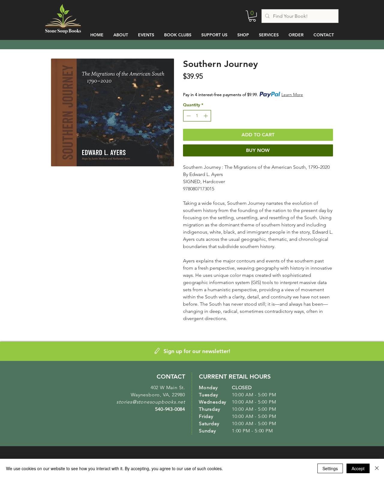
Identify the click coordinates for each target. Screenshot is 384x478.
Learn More (292, 94)
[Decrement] (188, 115)
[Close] (376, 468)
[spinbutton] (197, 115)
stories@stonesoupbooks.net (150, 402)
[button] (252, 16)
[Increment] (206, 115)
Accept (358, 468)
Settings (330, 468)
